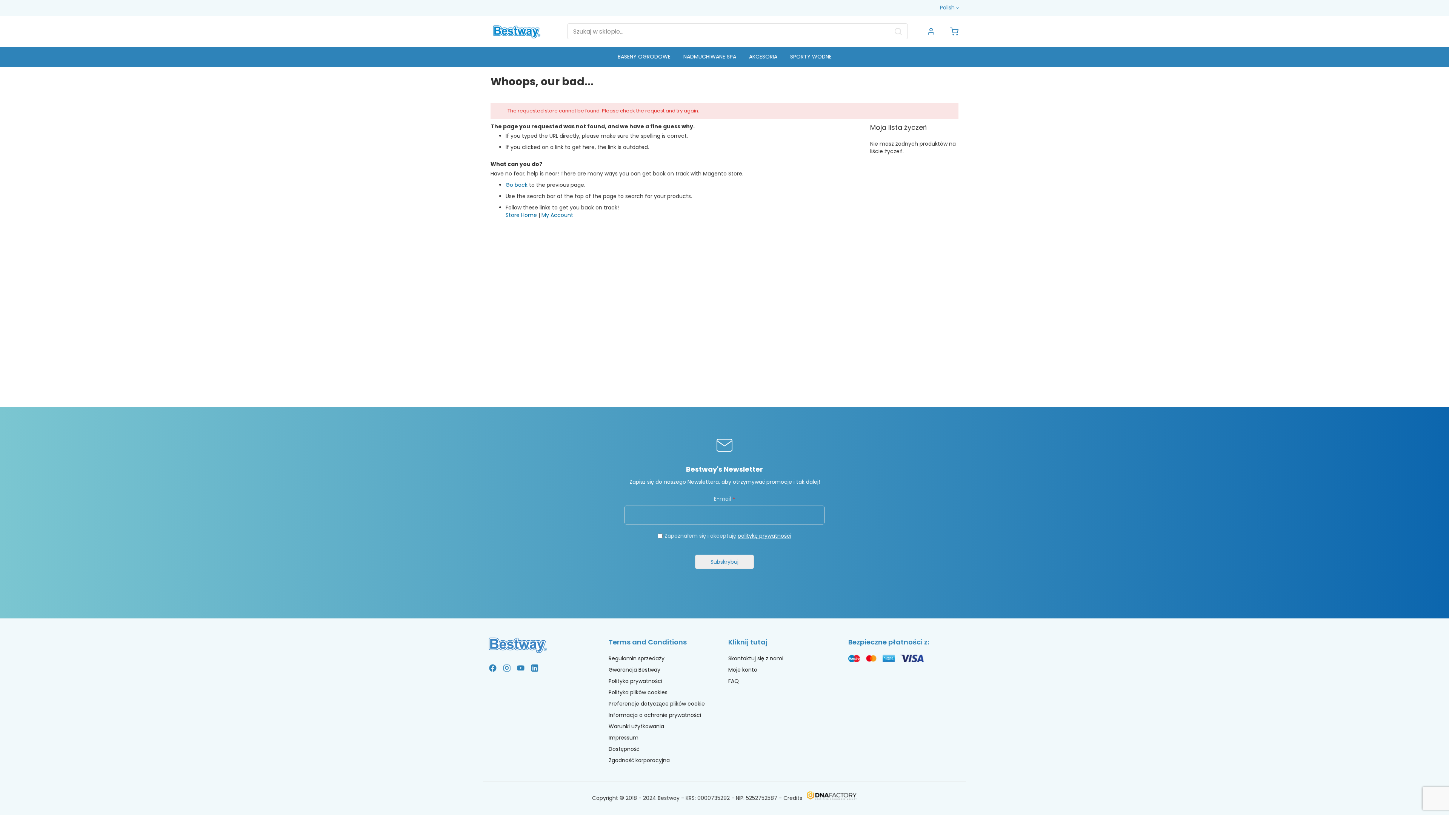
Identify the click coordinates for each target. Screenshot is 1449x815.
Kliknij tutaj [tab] (748, 642)
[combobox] (737, 31)
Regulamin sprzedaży (637, 658)
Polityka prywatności (635, 681)
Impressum (623, 737)
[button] (950, 8)
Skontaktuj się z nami (755, 658)
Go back (517, 185)
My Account (557, 215)
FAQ (733, 681)
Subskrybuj (724, 562)
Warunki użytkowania (636, 726)
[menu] (724, 57)
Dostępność (624, 749)
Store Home (521, 215)
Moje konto (742, 670)
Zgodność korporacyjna (639, 760)
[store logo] (517, 31)
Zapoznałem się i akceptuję (728, 536)
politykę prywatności (764, 536)
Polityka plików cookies (638, 692)
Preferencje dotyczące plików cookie (657, 703)
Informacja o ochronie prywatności (655, 715)
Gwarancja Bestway (634, 670)
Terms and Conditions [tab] (648, 642)
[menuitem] (644, 57)
